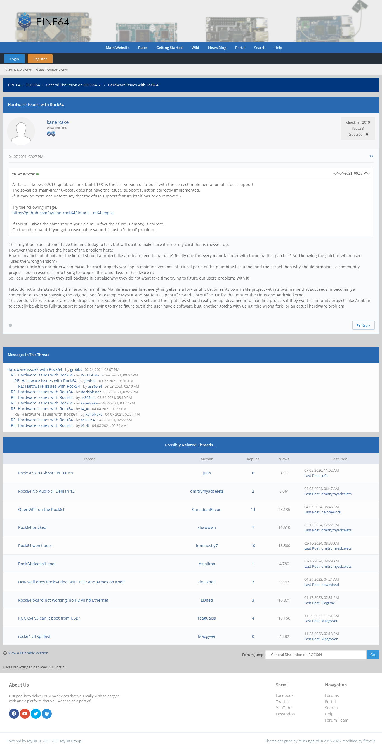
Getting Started (169, 47)
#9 (371, 156)
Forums (332, 695)
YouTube (284, 707)
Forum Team (336, 720)
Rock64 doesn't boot (37, 563)
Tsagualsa (206, 618)
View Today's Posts (52, 70)
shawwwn (207, 527)
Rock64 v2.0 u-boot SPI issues (45, 473)
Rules (142, 47)
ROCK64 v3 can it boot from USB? (49, 618)
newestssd (330, 584)
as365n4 (95, 386)
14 (253, 509)
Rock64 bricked (32, 527)
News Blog (217, 47)
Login (14, 58)
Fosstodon (285, 714)
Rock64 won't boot (35, 545)
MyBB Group (70, 740)
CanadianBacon (206, 509)
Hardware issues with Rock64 (34, 369)
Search (259, 47)
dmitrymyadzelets (207, 491)
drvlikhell (207, 582)
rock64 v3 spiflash (34, 636)
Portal (240, 47)
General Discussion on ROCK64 (71, 84)
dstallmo (207, 563)
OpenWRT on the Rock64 (41, 509)
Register (40, 58)
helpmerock (331, 512)
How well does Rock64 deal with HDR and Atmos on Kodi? (71, 582)
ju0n (207, 473)
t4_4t (85, 408)
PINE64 (14, 84)
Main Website (117, 47)
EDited (207, 600)
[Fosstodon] (47, 714)
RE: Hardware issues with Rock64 (42, 375)
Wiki (195, 47)
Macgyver (329, 620)
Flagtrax (328, 602)
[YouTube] (25, 714)
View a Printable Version (28, 652)
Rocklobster (91, 375)
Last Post (312, 475)
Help (278, 47)
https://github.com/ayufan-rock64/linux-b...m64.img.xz (63, 212)
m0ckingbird (308, 740)
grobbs (76, 369)
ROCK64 (33, 84)
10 (253, 545)
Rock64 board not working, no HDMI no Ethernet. (63, 600)
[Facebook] (14, 714)
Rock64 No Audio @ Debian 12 (46, 491)
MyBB (32, 740)
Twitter (282, 701)
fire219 (369, 740)
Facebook (284, 695)
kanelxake (58, 122)
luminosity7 (207, 545)
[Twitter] (36, 714)
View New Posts (18, 70)
